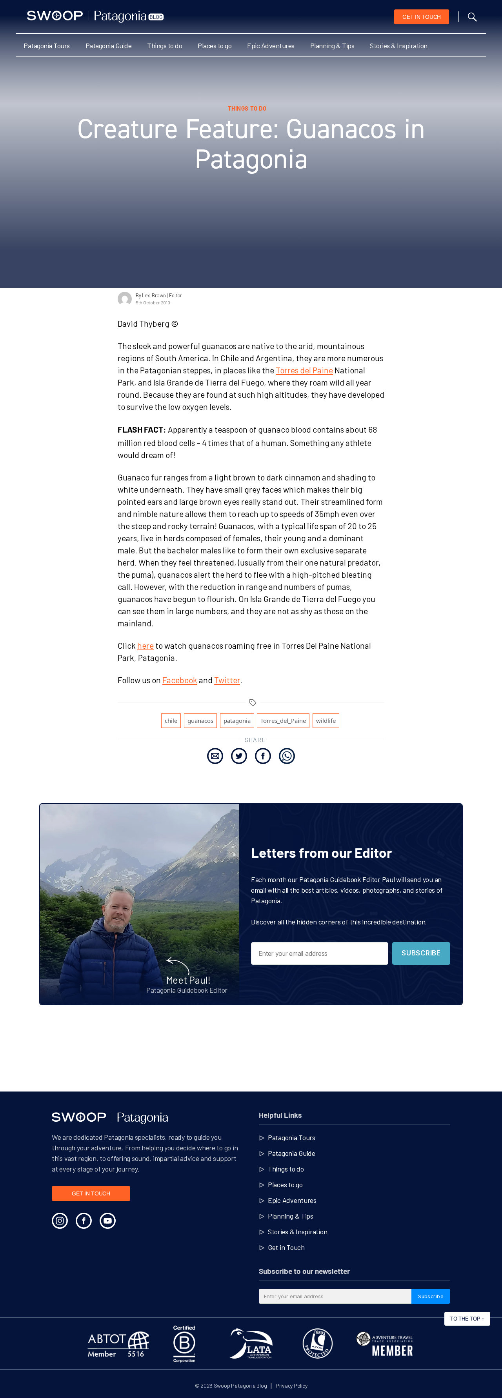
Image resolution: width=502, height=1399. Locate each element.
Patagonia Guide (108, 45)
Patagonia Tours (47, 45)
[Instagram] (60, 1221)
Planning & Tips (332, 45)
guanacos (200, 720)
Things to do (164, 45)
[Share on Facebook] (263, 756)
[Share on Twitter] (239, 756)
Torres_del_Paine (283, 720)
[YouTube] (108, 1221)
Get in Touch (286, 1247)
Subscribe (421, 953)
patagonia (237, 720)
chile (171, 720)
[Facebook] (84, 1221)
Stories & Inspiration (398, 45)
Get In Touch (421, 17)
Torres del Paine (304, 370)
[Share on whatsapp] (287, 756)
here (145, 645)
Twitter (227, 680)
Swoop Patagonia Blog (240, 1385)
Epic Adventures (271, 45)
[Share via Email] (215, 756)
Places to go (214, 45)
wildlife (326, 720)
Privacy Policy (291, 1385)
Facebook (179, 680)
